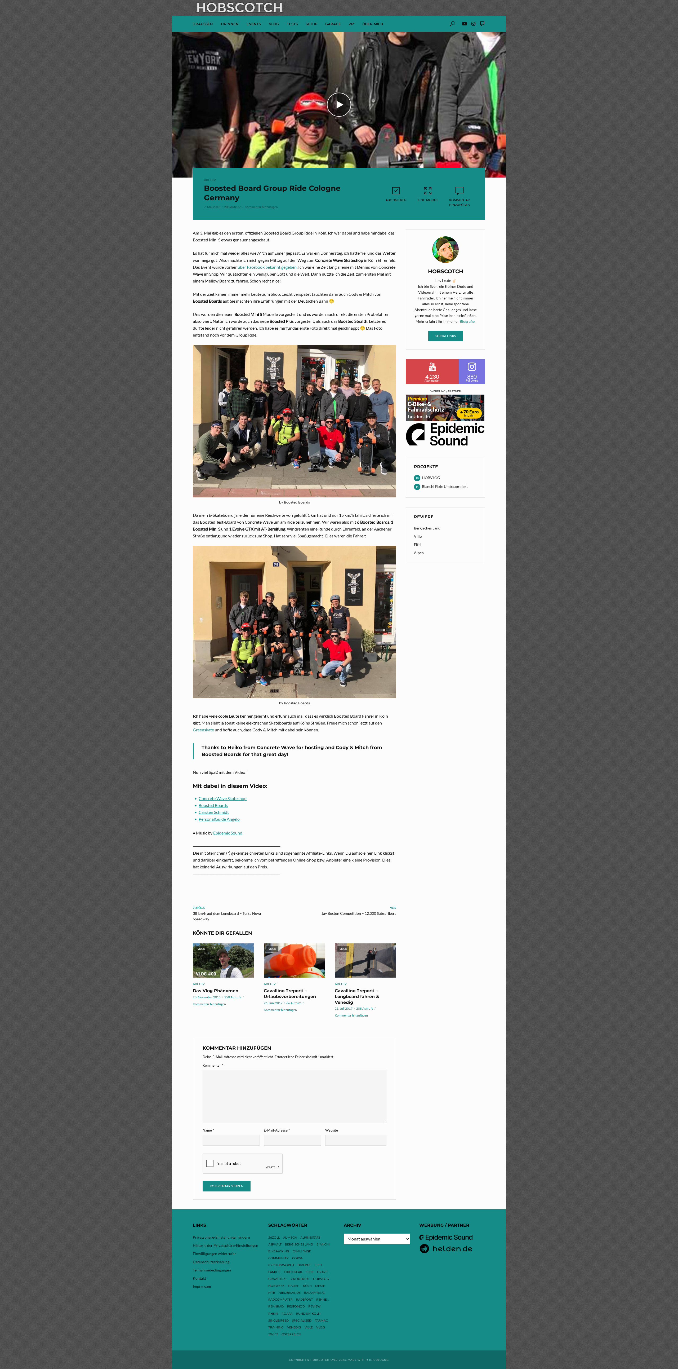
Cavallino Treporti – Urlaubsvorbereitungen (290, 993)
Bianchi (323, 1244)
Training (276, 1327)
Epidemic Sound (227, 832)
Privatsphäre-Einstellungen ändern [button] (221, 1237)
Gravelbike (277, 1279)
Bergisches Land (427, 528)
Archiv (210, 180)
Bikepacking (278, 1251)
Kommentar (213, 1065)
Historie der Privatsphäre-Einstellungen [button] (225, 1245)
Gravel (323, 1272)
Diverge (304, 1265)
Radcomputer (280, 1299)
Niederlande (290, 1293)
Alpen (419, 552)
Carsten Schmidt (214, 812)
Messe (320, 1286)
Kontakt (199, 1278)
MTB (271, 1293)
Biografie (467, 321)
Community (278, 1258)
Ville (418, 536)
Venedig (294, 1327)
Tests (292, 24)
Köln (307, 1286)
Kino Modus (427, 200)
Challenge (302, 1251)
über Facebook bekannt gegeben (267, 267)
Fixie (310, 1272)
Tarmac (321, 1320)
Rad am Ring (314, 1293)
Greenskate (203, 729)
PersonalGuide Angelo (219, 819)
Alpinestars (310, 1237)
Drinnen (230, 24)
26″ (351, 24)
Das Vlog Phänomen (215, 990)
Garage (333, 24)
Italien (294, 1286)
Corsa (297, 1258)
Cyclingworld (281, 1265)
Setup (311, 24)
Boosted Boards (213, 805)
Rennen (322, 1299)
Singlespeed (278, 1320)
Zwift (273, 1334)
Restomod (296, 1306)
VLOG (274, 24)
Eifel (417, 544)
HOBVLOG (321, 1279)
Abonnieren (396, 200)
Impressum (202, 1286)
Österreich (291, 1334)
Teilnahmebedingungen (212, 1270)
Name (208, 1130)
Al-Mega (290, 1237)
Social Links (445, 336)
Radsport (304, 1299)
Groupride (300, 1279)
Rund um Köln (308, 1313)
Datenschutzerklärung (211, 1262)
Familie (274, 1272)
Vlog (320, 1327)
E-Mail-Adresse (277, 1130)
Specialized (301, 1320)
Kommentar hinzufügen (261, 207)
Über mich (372, 24)
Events (254, 24)
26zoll (274, 1237)
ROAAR (287, 1313)
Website (331, 1130)
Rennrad (276, 1306)
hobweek (276, 1286)
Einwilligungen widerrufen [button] (215, 1253)
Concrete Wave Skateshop (223, 798)
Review (314, 1306)
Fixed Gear (293, 1272)
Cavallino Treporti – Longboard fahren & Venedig (357, 996)
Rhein (273, 1313)
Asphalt (275, 1244)
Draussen (203, 24)
